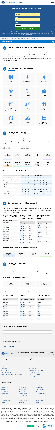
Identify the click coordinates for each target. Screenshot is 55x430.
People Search (4, 398)
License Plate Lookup (41, 393)
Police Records (39, 398)
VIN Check (3, 402)
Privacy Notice (42, 31)
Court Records (39, 387)
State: (16, 22)
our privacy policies (21, 412)
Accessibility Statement (34, 372)
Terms (30, 364)
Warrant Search (39, 402)
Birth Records (4, 387)
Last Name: (17, 17)
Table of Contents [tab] (7, 42)
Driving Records (5, 391)
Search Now (26, 29)
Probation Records (5, 400)
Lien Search (4, 395)
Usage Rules (31, 361)
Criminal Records (5, 389)
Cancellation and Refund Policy (36, 370)
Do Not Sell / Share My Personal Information (11, 374)
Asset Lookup (22, 385)
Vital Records (22, 402)
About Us (3, 361)
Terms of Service (32, 31)
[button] (48, 426)
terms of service (11, 412)
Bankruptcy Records (40, 385)
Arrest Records (4, 385)
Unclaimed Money (40, 400)
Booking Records (23, 387)
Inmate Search (4, 393)
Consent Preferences (33, 376)
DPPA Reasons (32, 368)
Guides (3, 364)
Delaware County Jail (9, 346)
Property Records (23, 400)
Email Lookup (22, 391)
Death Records (22, 389)
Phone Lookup (22, 398)
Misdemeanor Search (41, 395)
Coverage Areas (5, 370)
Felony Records (39, 391)
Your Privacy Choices (6, 372)
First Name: (17, 12)
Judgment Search (23, 393)
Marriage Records (23, 395)
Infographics (4, 366)
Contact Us (4, 368)
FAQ (2, 376)
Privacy (30, 366)
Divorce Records (40, 389)
